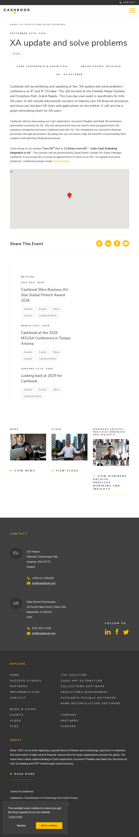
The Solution (74, 675)
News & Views (23, 709)
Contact (18, 697)
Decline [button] (21, 825)
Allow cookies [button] (49, 825)
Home (13, 24)
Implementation (25, 692)
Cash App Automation (82, 680)
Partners (19, 686)
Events (16, 53)
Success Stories (26, 680)
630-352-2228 (41, 628)
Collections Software (83, 686)
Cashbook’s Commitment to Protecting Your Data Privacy (44, 798)
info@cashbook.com (43, 583)
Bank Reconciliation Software (91, 703)
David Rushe (61, 161)
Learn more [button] (15, 816)
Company (69, 715)
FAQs (14, 726)
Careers (68, 726)
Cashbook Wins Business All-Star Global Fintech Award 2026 (45, 295)
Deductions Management (84, 692)
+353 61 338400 (43, 578)
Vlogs (15, 720)
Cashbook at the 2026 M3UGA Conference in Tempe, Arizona (46, 338)
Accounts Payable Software (88, 697)
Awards (28, 309)
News (56, 309)
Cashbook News (47, 315)
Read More (24, 774)
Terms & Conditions (21, 791)
